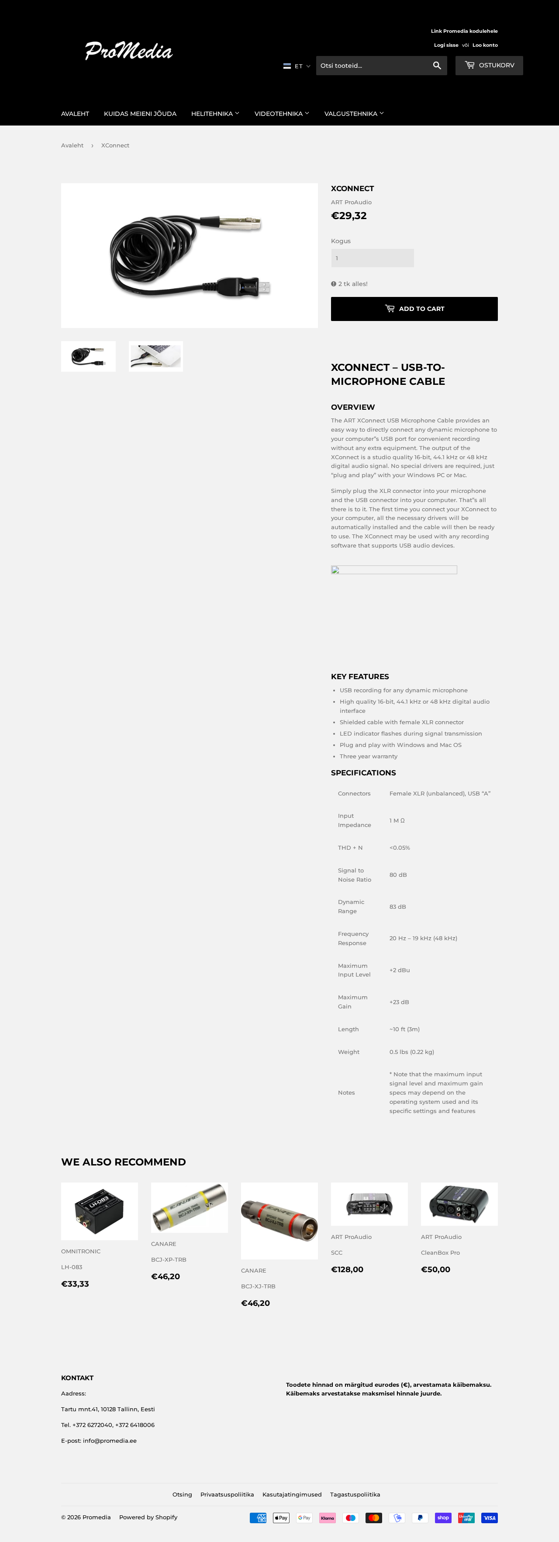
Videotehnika (279, 114)
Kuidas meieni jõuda (140, 114)
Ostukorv (495, 65)
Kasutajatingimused (292, 1494)
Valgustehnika (351, 114)
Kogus (341, 241)
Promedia (97, 1517)
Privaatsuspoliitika (227, 1494)
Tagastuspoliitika (355, 1494)
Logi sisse (446, 45)
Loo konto (485, 45)
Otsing (182, 1494)
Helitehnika (213, 114)
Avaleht (75, 114)
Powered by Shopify (148, 1517)
